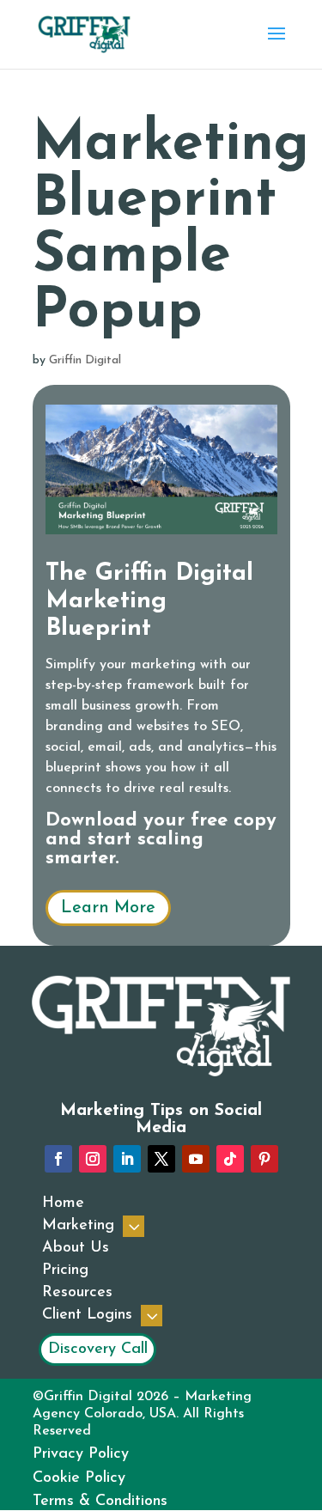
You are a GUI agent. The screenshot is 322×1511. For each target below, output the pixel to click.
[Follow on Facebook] (58, 1159)
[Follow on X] (161, 1159)
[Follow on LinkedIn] (127, 1159)
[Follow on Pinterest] (264, 1159)
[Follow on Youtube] (196, 1159)
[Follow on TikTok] (230, 1159)
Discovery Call (98, 1349)
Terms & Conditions (100, 1501)
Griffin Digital (85, 360)
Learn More (108, 908)
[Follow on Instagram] (92, 1159)
